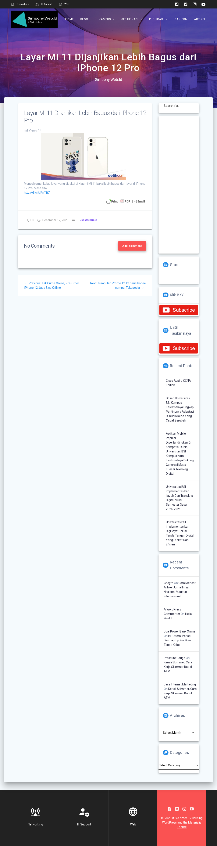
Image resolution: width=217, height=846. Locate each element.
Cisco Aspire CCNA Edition (178, 383)
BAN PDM (181, 19)
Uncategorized (88, 220)
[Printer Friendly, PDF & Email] (125, 201)
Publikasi (156, 19)
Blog (84, 19)
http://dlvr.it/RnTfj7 (37, 192)
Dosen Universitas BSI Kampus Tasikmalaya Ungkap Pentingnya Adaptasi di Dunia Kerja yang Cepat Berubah (180, 409)
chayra (168, 583)
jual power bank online (179, 631)
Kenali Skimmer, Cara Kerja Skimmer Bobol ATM (178, 667)
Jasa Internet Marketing (180, 684)
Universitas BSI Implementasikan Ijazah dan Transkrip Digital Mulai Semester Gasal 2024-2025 (179, 498)
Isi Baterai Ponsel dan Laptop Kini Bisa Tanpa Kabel (177, 640)
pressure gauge (174, 658)
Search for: (171, 105)
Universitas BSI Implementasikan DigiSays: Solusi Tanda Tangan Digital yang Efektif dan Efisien (180, 533)
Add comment (132, 245)
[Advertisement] (179, 184)
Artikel (200, 19)
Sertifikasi (130, 19)
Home (69, 19)
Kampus (105, 19)
